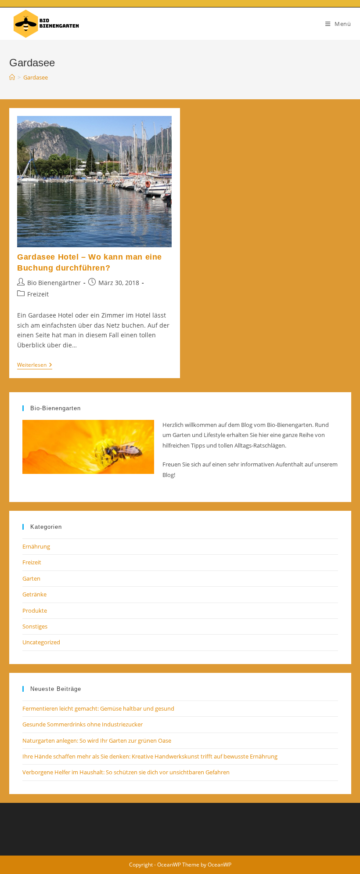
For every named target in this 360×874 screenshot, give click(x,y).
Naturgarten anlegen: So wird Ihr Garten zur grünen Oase (96, 740)
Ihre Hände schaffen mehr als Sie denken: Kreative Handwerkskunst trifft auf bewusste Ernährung (149, 756)
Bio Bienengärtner (54, 282)
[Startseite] (12, 77)
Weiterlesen (34, 365)
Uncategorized (41, 642)
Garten (31, 578)
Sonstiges (34, 626)
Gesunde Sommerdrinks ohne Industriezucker (82, 724)
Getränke (34, 594)
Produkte (34, 610)
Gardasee (35, 77)
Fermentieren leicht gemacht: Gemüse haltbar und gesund (98, 708)
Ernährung (36, 546)
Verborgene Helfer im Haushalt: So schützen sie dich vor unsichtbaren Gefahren (126, 772)
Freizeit (38, 294)
